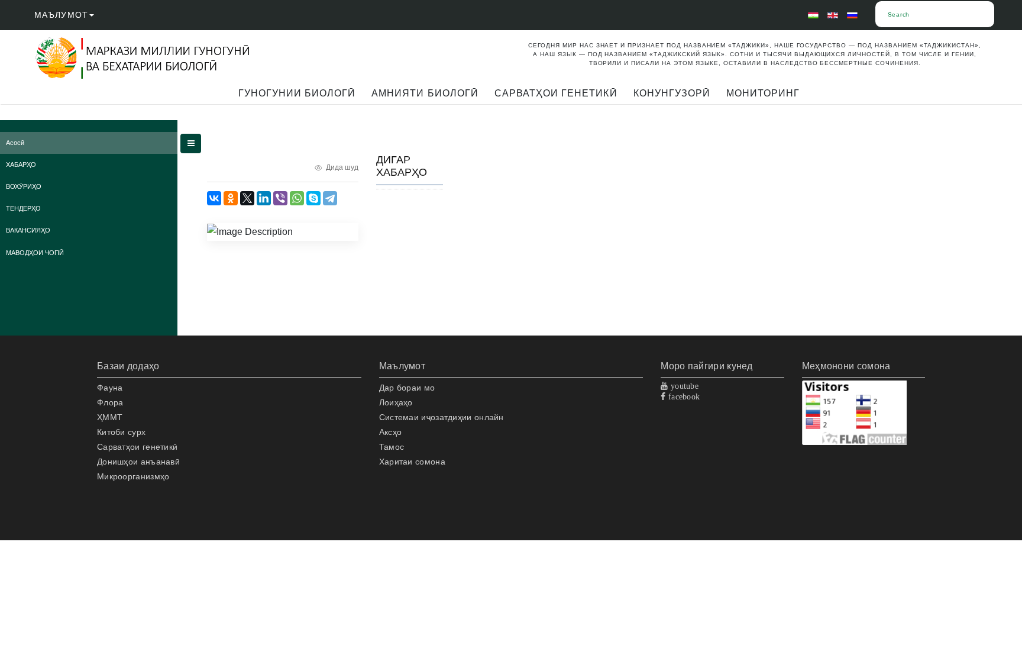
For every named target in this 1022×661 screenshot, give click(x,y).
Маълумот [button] (61, 15)
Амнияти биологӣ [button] (424, 93)
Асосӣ (15, 142)
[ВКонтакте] (214, 198)
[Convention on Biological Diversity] (150, 58)
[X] (247, 198)
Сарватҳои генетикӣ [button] (555, 93)
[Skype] (313, 198)
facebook (683, 396)
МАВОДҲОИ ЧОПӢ (35, 252)
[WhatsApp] (297, 198)
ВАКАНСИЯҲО (28, 230)
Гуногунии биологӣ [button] (297, 93)
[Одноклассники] (231, 198)
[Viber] (280, 198)
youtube (683, 386)
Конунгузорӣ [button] (671, 93)
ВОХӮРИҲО (23, 186)
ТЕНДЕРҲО (23, 208)
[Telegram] (330, 198)
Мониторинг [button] (763, 93)
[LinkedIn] (264, 198)
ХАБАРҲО (21, 164)
